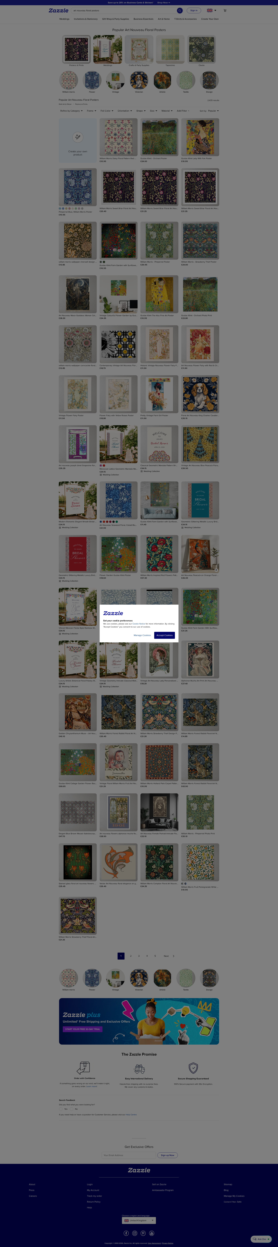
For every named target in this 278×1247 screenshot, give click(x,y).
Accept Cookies (165, 635)
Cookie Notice (138, 624)
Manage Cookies (142, 635)
